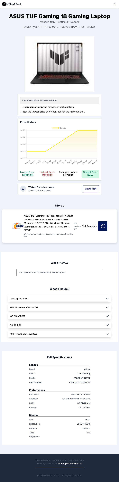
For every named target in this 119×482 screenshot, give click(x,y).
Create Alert (91, 188)
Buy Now (102, 225)
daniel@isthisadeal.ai (70, 463)
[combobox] (59, 272)
